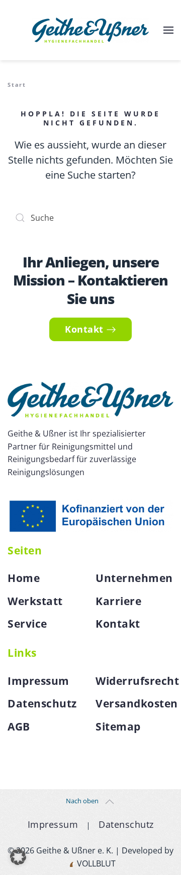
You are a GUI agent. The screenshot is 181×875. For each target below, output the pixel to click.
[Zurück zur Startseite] (90, 30)
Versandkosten (137, 703)
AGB (19, 726)
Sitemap (118, 726)
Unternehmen (134, 578)
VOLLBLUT (95, 863)
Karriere (118, 601)
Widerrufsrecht (137, 681)
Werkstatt (35, 601)
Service (27, 624)
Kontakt (84, 329)
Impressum (38, 681)
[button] (168, 30)
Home (24, 578)
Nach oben (82, 800)
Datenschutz (42, 703)
